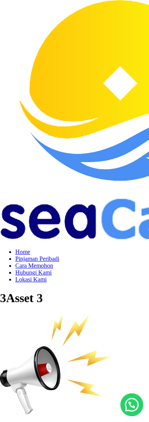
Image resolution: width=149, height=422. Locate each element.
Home (22, 252)
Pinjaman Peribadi (37, 258)
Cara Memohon (34, 265)
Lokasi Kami (31, 279)
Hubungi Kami (33, 272)
